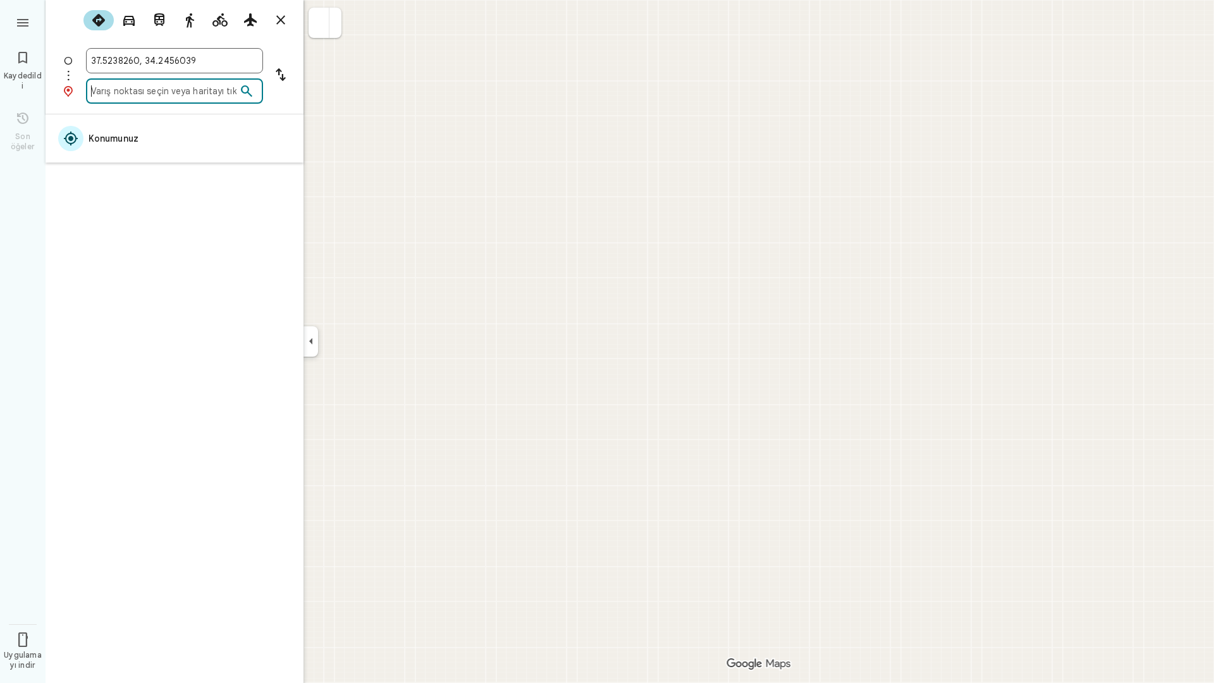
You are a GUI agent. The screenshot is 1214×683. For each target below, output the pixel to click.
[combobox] (174, 60)
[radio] (98, 20)
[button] (319, 23)
